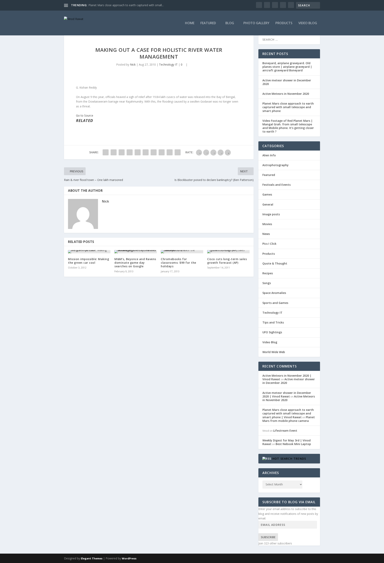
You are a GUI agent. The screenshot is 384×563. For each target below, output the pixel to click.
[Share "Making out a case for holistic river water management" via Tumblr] (130, 152)
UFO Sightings (272, 332)
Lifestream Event (285, 430)
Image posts (271, 214)
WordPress (129, 558)
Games (267, 194)
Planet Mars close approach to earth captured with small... (126, 5)
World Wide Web (273, 352)
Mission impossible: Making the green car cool (88, 261)
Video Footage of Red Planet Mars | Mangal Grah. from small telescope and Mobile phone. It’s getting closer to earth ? (288, 126)
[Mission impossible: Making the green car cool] (89, 251)
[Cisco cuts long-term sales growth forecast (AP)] (228, 251)
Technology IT (168, 64)
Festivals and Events (276, 185)
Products (283, 23)
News (266, 234)
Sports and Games (275, 303)
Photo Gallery (256, 23)
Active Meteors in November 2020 (285, 94)
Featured (208, 23)
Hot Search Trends (289, 458)
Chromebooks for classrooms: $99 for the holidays (178, 262)
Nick (133, 64)
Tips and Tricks (273, 322)
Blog (229, 23)
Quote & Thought (274, 263)
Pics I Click (269, 244)
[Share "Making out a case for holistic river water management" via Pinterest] (138, 152)
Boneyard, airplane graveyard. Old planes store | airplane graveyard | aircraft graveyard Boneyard (287, 66)
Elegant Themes (91, 558)
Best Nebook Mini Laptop (293, 444)
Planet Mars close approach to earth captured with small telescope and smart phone (288, 107)
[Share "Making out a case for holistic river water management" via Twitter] (114, 152)
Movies (267, 224)
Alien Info (269, 155)
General (267, 204)
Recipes (267, 273)
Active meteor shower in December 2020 (286, 82)
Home (189, 23)
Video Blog (307, 23)
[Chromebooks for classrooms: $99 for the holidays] (182, 251)
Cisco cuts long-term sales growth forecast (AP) (227, 261)
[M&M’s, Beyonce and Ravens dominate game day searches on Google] (135, 251)
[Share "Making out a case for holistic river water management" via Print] (178, 152)
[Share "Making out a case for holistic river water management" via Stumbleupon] (162, 152)
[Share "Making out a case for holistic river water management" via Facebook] (106, 152)
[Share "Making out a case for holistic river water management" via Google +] (122, 152)
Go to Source (84, 115)
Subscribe (268, 537)
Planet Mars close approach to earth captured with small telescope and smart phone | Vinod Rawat (288, 413)
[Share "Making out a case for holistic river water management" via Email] (170, 152)
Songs (266, 283)
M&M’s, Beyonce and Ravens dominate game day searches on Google (135, 262)
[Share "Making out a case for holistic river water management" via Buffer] (154, 152)
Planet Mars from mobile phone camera (288, 419)
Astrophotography (275, 165)
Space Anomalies (274, 293)
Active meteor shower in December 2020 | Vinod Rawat (286, 394)
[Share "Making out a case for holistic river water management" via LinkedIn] (146, 152)
